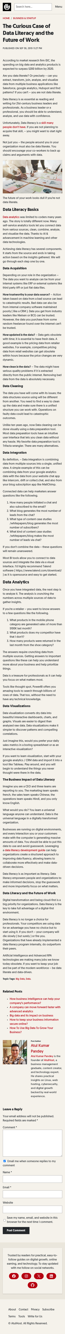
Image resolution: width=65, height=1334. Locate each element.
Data (28, 979)
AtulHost (49, 1060)
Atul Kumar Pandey (42, 1056)
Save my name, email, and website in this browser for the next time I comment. (32, 1220)
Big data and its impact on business (31, 1015)
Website (8, 1203)
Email (7, 1187)
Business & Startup (24, 18)
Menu (58, 7)
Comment (10, 1127)
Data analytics (11, 217)
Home (6, 18)
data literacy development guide (25, 850)
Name (7, 1172)
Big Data (20, 979)
